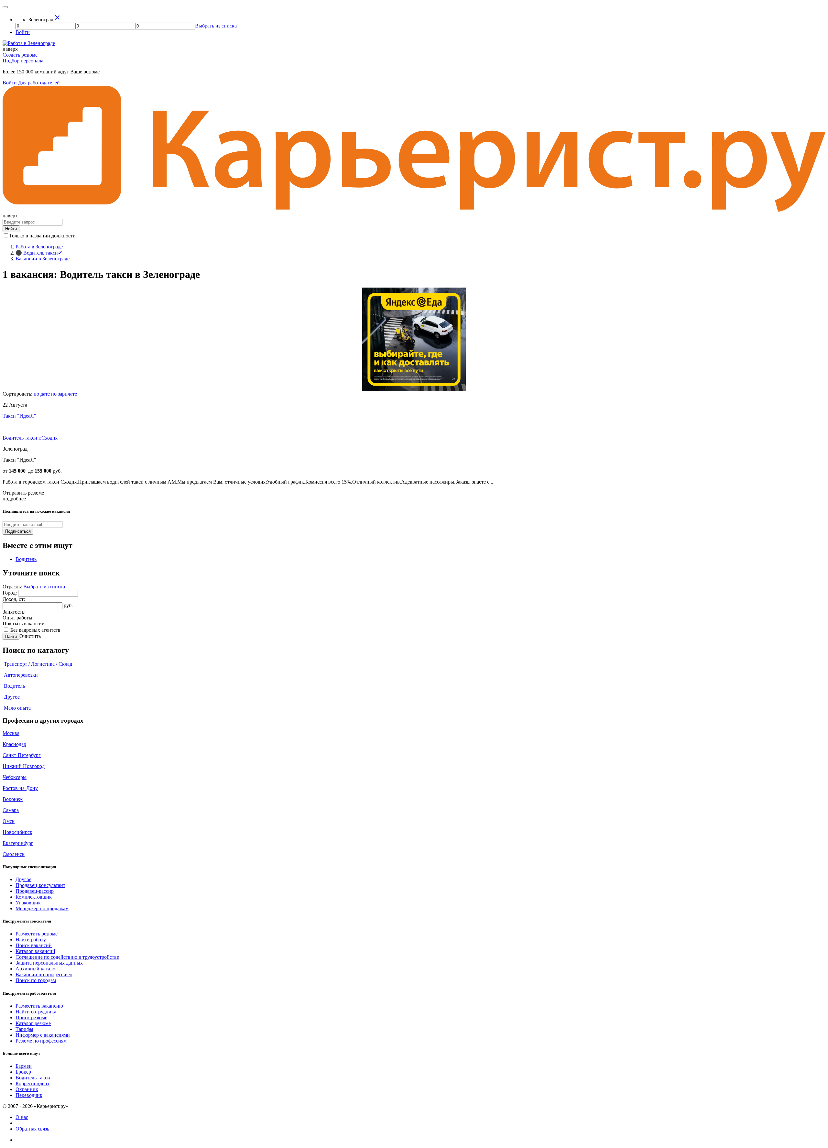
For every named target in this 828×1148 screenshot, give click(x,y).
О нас (22, 1117)
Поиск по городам (36, 980)
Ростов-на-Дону (20, 788)
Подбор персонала (23, 60)
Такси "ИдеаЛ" (19, 416)
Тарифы (24, 1029)
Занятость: (14, 612)
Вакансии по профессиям (44, 974)
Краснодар (14, 744)
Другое (12, 697)
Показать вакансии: (24, 623)
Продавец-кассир (35, 891)
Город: (10, 593)
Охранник (27, 1089)
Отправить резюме (23, 493)
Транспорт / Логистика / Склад (38, 664)
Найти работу (31, 939)
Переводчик (29, 1095)
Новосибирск (17, 832)
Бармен (24, 1066)
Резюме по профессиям (41, 1041)
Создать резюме (20, 55)
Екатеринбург (18, 843)
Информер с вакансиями (43, 1035)
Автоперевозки (21, 675)
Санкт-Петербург (22, 755)
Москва (11, 733)
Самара (11, 810)
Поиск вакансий (34, 945)
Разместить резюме (37, 933)
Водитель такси (33, 1077)
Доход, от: (14, 599)
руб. (68, 605)
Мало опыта (17, 708)
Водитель (26, 559)
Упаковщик (28, 902)
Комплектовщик (34, 897)
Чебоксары (15, 777)
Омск (9, 821)
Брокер (23, 1072)
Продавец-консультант (40, 885)
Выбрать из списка (44, 586)
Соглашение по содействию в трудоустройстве (67, 957)
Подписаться (18, 531)
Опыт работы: (18, 617)
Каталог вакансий (35, 951)
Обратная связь (32, 1129)
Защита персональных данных (49, 963)
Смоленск (14, 854)
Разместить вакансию (39, 1006)
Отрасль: (13, 586)
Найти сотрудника (36, 1011)
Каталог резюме (33, 1023)
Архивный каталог (37, 968)
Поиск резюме (31, 1017)
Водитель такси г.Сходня (30, 438)
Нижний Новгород (24, 766)
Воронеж (13, 799)
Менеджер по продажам (42, 908)
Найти (11, 636)
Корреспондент (32, 1083)
